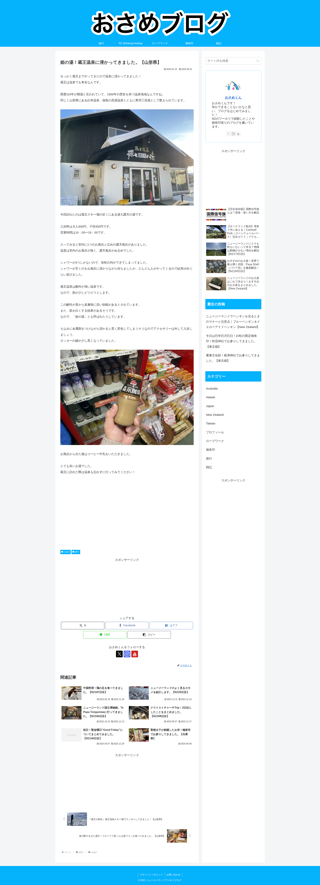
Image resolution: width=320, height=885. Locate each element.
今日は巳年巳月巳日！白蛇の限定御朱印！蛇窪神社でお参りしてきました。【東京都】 (231, 341)
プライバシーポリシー (151, 874)
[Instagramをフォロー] (127, 654)
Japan (67, 552)
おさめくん (233, 97)
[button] (149, 634)
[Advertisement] (127, 510)
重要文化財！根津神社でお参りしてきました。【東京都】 (233, 358)
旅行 (77, 552)
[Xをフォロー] (119, 654)
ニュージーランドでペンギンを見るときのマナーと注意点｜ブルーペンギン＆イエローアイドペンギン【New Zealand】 (233, 322)
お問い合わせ (173, 874)
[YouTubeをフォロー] (134, 654)
